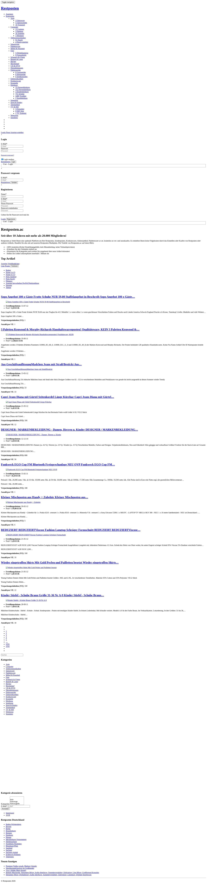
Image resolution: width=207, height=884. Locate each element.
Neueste (9, 285)
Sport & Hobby (16, 102)
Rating (8, 270)
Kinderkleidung (22, 92)
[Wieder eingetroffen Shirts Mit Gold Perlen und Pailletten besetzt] (103, 568)
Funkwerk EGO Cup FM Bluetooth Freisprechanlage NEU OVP (41, 464)
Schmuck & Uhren (18, 57)
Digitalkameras (21, 53)
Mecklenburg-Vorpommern (16, 839)
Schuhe (19, 94)
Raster (7, 266)
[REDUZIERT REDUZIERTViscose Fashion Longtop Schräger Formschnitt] (103, 535)
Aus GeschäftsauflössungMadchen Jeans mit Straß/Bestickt (37, 364)
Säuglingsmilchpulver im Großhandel (20, 868)
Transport (20, 25)
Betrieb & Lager (17, 59)
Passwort (4, 149)
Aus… (78, 364)
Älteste (8, 288)
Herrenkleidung (23, 90)
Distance (9, 281)
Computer (14, 27)
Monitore (19, 36)
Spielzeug (14, 100)
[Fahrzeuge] (17, 802)
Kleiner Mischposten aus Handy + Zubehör (28, 497)
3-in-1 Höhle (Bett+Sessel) (16, 870)
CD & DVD (15, 66)
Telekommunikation (18, 38)
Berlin (8, 829)
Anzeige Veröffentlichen (10, 264)
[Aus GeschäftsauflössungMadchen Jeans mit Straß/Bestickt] (103, 369)
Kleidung (14, 85)
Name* (3, 194)
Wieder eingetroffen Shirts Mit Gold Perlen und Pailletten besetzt (42, 562)
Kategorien (10, 16)
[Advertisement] (103, 753)
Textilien (20, 96)
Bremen (9, 833)
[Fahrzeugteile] (17, 804)
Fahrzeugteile (21, 23)
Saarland (9, 848)
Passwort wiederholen (9, 208)
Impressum (10, 813)
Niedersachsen (11, 842)
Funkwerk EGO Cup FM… (98, 464)
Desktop (19, 31)
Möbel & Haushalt (18, 49)
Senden (14, 182)
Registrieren (6, 162)
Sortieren (14, 266)
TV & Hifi (15, 107)
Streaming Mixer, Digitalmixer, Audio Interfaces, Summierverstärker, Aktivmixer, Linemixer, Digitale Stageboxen (48, 875)
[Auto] (17, 800)
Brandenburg (11, 831)
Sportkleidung (21, 98)
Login (3, 132)
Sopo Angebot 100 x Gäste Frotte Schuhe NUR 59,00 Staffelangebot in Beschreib (50, 296)
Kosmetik (14, 83)
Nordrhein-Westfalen (14, 844)
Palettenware (15, 46)
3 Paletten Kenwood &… (124, 329)
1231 (8, 644)
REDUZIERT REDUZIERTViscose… (117, 529)
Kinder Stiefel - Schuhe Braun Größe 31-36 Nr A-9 (32, 595)
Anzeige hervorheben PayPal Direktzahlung (22, 283)
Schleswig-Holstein (13, 855)
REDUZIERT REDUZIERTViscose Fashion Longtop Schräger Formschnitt (47, 529)
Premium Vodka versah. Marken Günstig (21, 866)
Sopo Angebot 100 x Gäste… (117, 296)
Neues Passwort (7, 204)
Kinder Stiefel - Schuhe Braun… (84, 595)
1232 (8, 646)
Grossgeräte (20, 72)
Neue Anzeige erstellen (14, 132)
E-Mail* (4, 144)
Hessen (8, 837)
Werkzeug (14, 115)
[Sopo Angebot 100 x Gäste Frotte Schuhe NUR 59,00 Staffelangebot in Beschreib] (103, 302)
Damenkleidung (22, 87)
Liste (3, 266)
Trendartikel (15, 105)
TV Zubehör (20, 113)
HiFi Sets (19, 111)
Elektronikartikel (17, 79)
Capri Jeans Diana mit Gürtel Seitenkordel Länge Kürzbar (38, 396)
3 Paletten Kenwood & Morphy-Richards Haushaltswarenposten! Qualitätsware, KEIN (55, 329)
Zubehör (19, 33)
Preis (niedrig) (11, 277)
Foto (12, 51)
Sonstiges (14, 118)
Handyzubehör (21, 42)
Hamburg (9, 835)
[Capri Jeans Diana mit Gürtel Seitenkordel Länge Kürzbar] (103, 402)
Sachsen (9, 850)
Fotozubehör (20, 55)
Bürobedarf (15, 64)
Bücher (13, 62)
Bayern (8, 827)
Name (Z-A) (10, 275)
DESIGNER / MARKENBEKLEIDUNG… (112, 429)
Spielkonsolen (21, 77)
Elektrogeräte (16, 70)
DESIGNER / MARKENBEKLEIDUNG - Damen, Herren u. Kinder (43, 429)
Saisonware (15, 44)
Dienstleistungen (17, 68)
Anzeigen (9, 14)
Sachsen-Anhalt (12, 852)
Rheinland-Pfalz (12, 846)
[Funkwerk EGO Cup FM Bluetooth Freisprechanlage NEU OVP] (103, 470)
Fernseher (19, 109)
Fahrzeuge (20, 21)
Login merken (8, 159)
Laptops (19, 29)
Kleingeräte (20, 74)
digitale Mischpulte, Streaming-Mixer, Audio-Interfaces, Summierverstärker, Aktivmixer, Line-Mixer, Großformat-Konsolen (52, 873)
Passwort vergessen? (7, 155)
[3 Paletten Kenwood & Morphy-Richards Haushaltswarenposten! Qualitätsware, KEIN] (103, 334)
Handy (19, 40)
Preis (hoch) (10, 279)
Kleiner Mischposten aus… (71, 497)
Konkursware (16, 81)
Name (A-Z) (10, 272)
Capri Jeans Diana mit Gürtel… (94, 396)
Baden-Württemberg (13, 824)
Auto (12, 18)
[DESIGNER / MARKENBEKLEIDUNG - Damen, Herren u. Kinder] (103, 435)
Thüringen (10, 857)
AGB (8, 815)
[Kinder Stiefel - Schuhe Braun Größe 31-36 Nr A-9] (103, 600)
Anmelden (5, 809)
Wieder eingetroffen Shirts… (101, 562)
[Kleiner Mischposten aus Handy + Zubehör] (103, 502)
